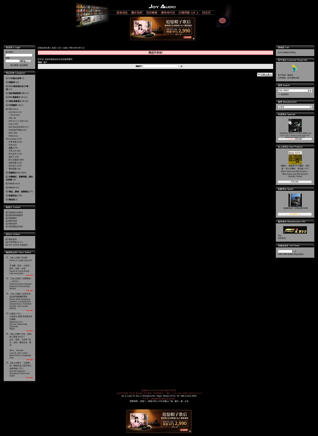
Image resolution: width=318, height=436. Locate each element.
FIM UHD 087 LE (76, 48)
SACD (12, 183)
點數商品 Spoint (285, 189)
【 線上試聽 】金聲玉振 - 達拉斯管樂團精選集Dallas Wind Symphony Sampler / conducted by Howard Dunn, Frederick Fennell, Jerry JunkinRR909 (20, 301)
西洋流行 (13, 166)
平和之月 (13, 151)
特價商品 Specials (286, 114)
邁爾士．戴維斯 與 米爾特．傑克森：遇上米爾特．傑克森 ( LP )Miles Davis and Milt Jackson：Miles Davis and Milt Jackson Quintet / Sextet (295, 171)
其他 (11, 145)
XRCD (12, 187)
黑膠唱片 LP (14, 173)
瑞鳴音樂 (13, 163)
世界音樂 (13, 142)
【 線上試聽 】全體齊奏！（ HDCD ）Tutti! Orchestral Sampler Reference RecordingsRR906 (20, 283)
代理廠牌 (13, 105)
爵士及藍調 (14, 160)
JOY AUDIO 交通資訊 (18, 245)
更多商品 (282, 238)
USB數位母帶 (15, 78)
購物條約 (13, 218)
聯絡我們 (13, 224)
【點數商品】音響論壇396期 (295, 208)
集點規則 (13, 239)
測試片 (12, 157)
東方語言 (13, 154)
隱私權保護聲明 (16, 215)
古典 (65, 48)
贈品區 (12, 199)
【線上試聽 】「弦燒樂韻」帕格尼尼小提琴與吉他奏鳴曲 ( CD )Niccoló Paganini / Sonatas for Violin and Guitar (20, 369)
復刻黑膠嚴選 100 (17, 93)
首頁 (54, 48)
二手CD (12, 115)
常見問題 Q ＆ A (16, 242)
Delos (11, 124)
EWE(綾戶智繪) (15, 130)
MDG (11, 133)
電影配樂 (13, 169)
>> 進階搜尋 (283, 94)
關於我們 (13, 221)
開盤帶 (12, 82)
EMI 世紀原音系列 (17, 127)
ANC (11, 118)
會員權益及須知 (16, 226)
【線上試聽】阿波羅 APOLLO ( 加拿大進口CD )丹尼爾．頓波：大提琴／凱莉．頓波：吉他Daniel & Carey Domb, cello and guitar (20, 265)
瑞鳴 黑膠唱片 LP (16, 101)
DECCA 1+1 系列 (16, 121)
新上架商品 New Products (290, 147)
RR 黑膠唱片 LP (16, 97)
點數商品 (13, 195)
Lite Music (13, 112)
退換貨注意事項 (16, 212)
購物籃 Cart (283, 47)
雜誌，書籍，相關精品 (19, 191)
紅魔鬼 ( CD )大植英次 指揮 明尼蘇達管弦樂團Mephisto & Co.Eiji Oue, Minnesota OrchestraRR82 (20, 321)
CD (59, 48)
